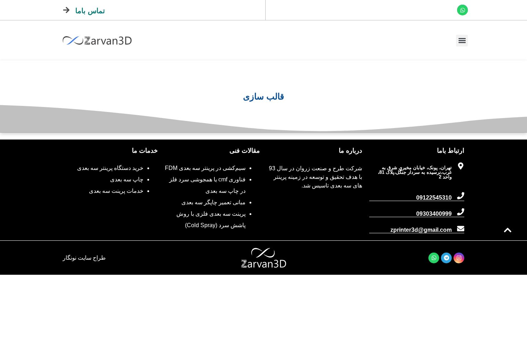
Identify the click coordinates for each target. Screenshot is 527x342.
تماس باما (90, 11)
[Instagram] (459, 258)
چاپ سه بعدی (126, 179)
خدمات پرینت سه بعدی (116, 191)
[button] (462, 41)
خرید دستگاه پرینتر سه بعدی (110, 168)
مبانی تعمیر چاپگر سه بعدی (213, 202)
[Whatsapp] (462, 10)
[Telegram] (446, 258)
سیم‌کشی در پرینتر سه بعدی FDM (205, 168)
